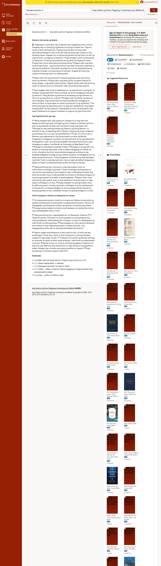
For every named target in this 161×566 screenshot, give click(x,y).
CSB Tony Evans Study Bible (112, 180)
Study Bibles (115, 155)
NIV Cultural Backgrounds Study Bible (114, 304)
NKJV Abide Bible (130, 424)
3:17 (36, 266)
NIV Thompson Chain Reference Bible (130, 394)
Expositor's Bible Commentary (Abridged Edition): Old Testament (131, 106)
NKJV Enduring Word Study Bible (113, 487)
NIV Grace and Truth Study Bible (113, 335)
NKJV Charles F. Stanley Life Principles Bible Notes (112, 456)
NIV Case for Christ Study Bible (131, 272)
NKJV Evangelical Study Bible (130, 487)
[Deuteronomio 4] (100, 155)
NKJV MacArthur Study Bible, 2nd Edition (130, 517)
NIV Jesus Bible (129, 334)
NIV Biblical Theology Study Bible (112, 273)
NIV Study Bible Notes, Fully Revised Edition (112, 104)
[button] (148, 2)
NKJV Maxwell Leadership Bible (113, 548)
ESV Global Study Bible (130, 180)
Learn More (137, 47)
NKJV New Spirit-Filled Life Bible (130, 548)
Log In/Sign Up (150, 2)
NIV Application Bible (129, 239)
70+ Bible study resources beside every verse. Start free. (82, 2)
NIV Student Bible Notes (130, 364)
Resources (111, 22)
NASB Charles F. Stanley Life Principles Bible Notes (112, 241)
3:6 (35, 260)
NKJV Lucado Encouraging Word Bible (114, 517)
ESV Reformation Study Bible (113, 209)
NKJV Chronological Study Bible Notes (131, 454)
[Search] (153, 10)
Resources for (120, 55)
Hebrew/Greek (124, 22)
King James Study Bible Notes (130, 209)
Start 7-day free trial (119, 47)
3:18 (36, 275)
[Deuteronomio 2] (26, 155)
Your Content (136, 22)
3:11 (36, 263)
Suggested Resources (119, 78)
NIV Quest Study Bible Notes (113, 364)
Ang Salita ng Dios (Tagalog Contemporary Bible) (53, 288)
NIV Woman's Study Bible (112, 425)
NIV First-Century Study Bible (130, 303)
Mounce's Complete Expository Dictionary (110, 139)
